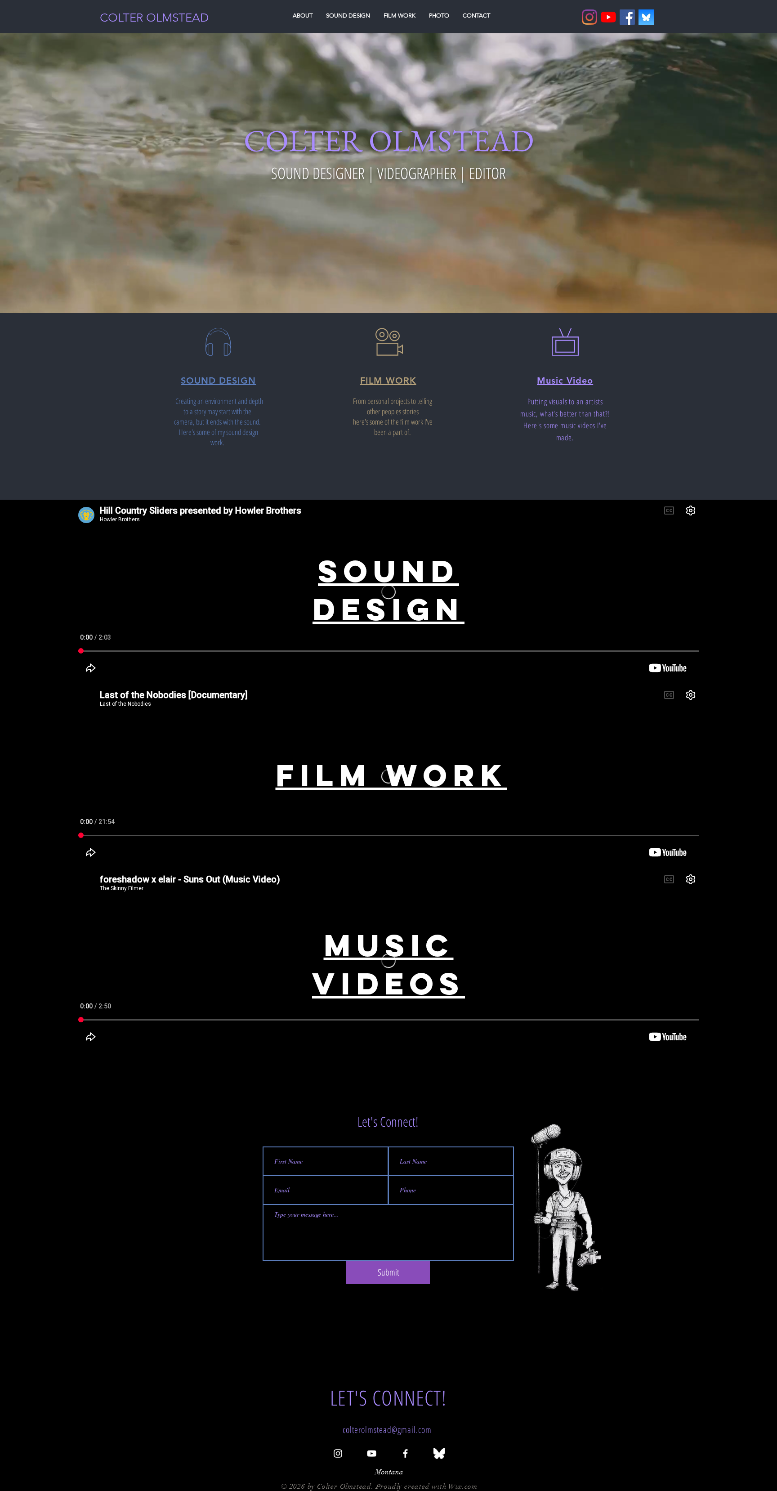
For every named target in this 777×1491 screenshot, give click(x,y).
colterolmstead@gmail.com (387, 1430)
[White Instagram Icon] (338, 1453)
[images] (646, 17)
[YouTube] (608, 17)
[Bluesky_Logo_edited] (439, 1453)
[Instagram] (589, 17)
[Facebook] (627, 17)
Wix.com (463, 1486)
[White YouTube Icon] (371, 1453)
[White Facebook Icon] (405, 1453)
